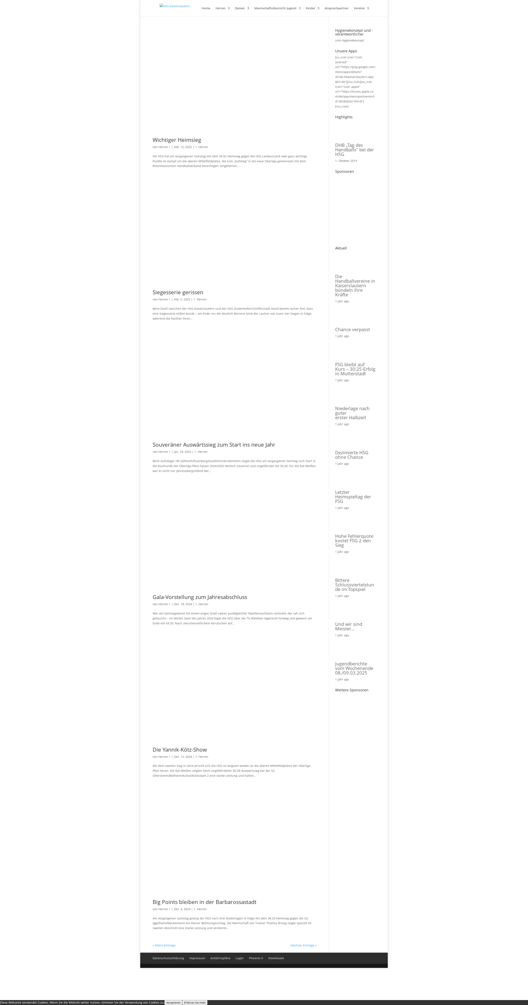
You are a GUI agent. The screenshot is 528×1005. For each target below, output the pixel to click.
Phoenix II (256, 958)
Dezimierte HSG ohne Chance (351, 454)
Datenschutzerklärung (168, 958)
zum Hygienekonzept (349, 40)
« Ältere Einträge (164, 945)
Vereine (359, 8)
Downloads (276, 958)
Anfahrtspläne (220, 958)
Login (240, 958)
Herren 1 (164, 147)
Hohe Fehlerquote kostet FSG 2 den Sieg (354, 540)
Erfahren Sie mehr (195, 1002)
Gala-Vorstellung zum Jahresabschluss (200, 597)
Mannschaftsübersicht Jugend (275, 8)
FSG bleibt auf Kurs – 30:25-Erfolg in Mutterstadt (355, 369)
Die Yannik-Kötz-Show (180, 749)
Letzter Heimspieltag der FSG (353, 496)
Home (206, 8)
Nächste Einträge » (304, 945)
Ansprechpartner (337, 8)
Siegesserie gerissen (178, 292)
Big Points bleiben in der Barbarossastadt (204, 902)
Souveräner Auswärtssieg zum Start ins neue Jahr (214, 444)
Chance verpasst (352, 329)
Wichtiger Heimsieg (177, 140)
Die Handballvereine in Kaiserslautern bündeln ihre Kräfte (355, 285)
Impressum (197, 958)
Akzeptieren (173, 1002)
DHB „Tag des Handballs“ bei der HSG (354, 149)
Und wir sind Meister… (348, 626)
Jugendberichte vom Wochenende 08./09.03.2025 (354, 668)
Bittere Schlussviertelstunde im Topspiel (354, 584)
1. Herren (201, 147)
